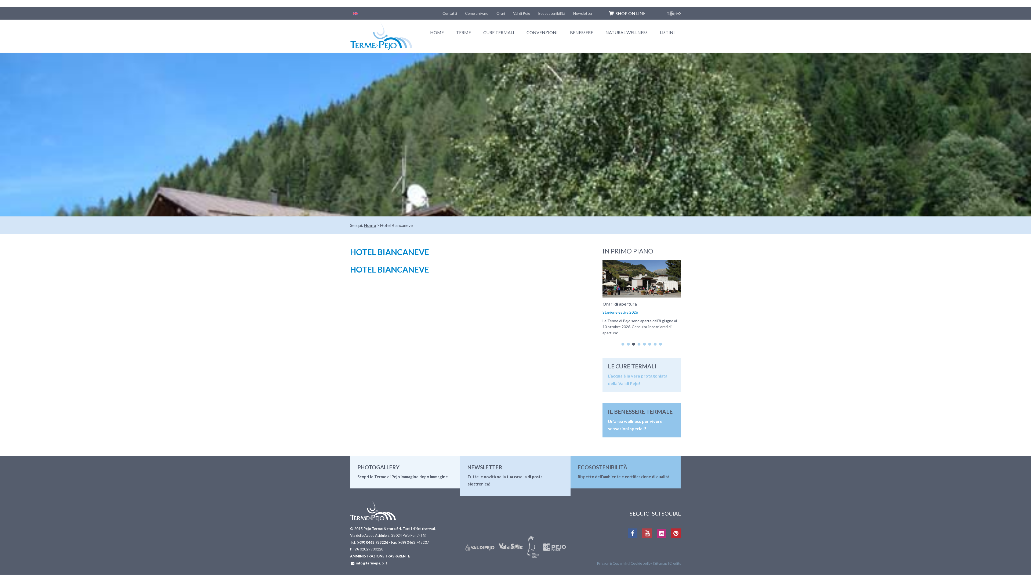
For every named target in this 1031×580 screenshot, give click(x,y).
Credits (675, 563)
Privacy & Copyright (613, 563)
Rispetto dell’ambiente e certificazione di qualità (623, 476)
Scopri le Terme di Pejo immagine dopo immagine (402, 476)
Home (437, 32)
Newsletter (583, 13)
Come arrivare (476, 13)
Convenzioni (542, 32)
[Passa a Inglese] (355, 13)
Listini (667, 32)
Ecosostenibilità (551, 13)
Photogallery (378, 467)
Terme (463, 32)
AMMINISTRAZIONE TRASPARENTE (380, 556)
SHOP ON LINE (630, 13)
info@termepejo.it (371, 563)
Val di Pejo (521, 13)
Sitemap (660, 563)
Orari (500, 13)
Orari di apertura (619, 303)
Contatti (449, 13)
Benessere (581, 32)
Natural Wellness (626, 32)
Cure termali (498, 32)
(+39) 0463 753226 (372, 542)
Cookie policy (641, 563)
